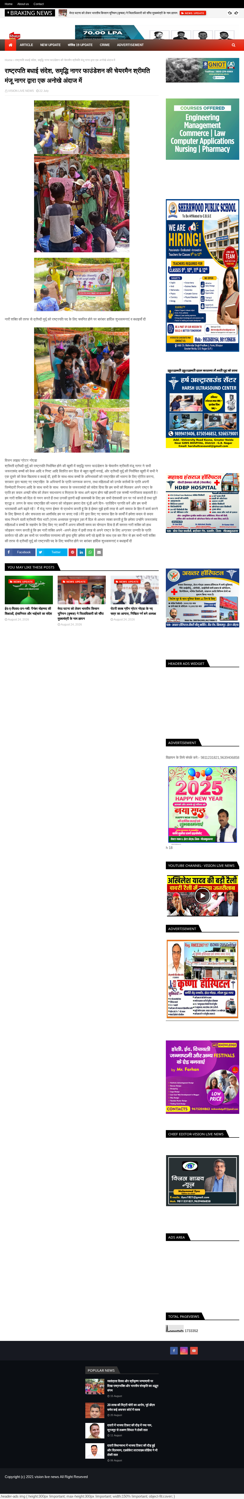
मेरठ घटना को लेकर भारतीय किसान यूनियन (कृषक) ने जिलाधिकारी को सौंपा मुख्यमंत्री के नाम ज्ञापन (123, 13)
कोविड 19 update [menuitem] (80, 45)
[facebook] (174, 1355)
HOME (199, 1491)
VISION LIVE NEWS (21, 91)
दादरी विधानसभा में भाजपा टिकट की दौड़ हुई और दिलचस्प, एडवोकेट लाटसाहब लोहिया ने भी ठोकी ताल (132, 1454)
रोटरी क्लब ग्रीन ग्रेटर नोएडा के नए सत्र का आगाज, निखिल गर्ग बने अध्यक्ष (133, 611)
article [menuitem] (26, 45)
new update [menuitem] (50, 45)
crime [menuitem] (105, 45)
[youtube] (194, 1355)
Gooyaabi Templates (82, 1491)
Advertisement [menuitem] (130, 45)
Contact (39, 4)
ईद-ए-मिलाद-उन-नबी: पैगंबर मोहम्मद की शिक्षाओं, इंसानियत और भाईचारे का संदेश (28, 611)
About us (23, 4)
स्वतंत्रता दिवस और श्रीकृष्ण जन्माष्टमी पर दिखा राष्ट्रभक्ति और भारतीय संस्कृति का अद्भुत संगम (132, 1390)
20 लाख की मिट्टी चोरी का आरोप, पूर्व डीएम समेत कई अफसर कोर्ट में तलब (131, 1411)
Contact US (231, 1491)
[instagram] (184, 1355)
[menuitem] (10, 45)
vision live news (47, 1481)
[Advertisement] (202, 702)
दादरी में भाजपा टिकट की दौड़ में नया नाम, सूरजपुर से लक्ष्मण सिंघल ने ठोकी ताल (129, 1432)
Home (9, 4)
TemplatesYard (39, 1491)
